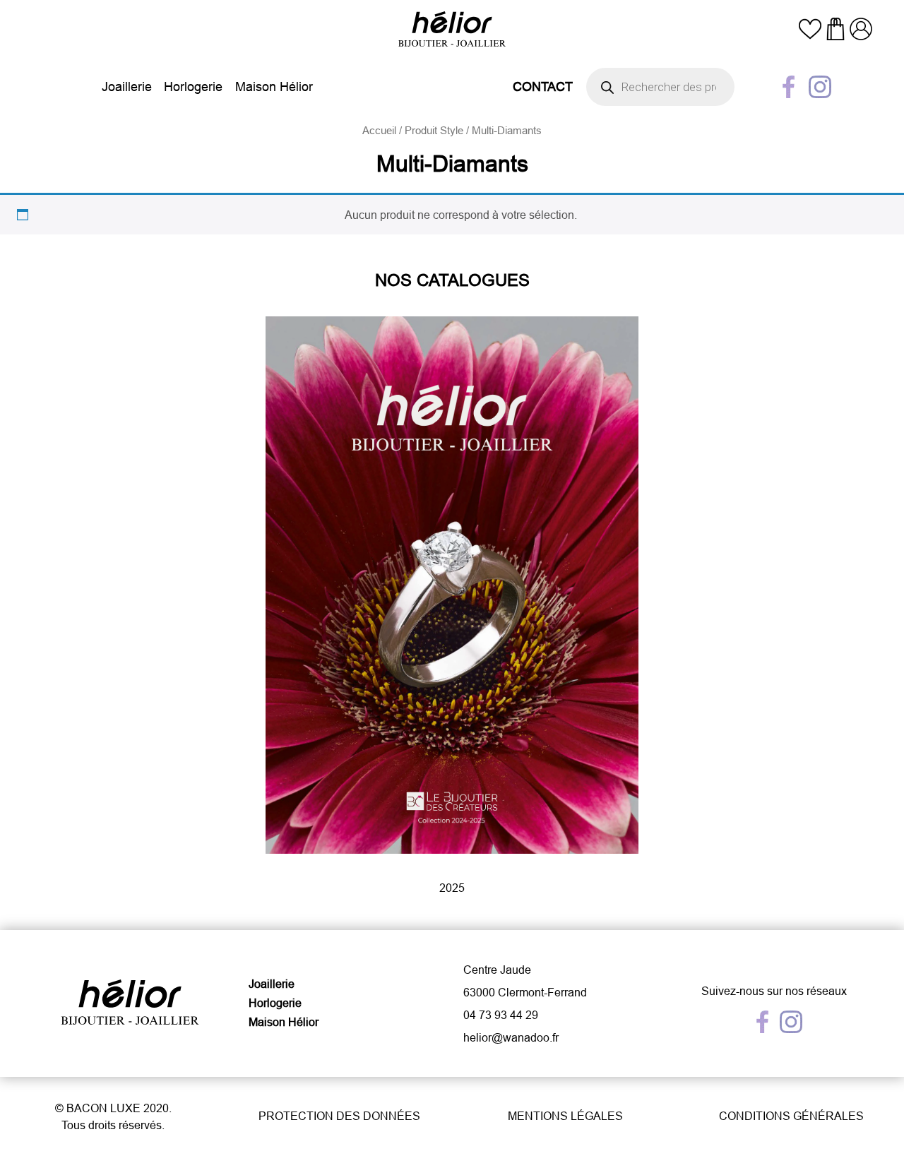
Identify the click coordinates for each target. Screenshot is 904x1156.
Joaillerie (127, 86)
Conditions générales (791, 1115)
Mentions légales (565, 1115)
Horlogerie (193, 86)
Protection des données (339, 1115)
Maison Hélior (274, 86)
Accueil (379, 130)
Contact (543, 86)
